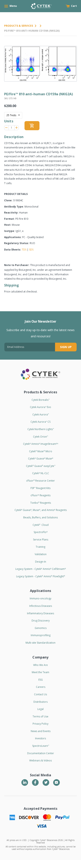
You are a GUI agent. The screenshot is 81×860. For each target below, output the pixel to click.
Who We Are (40, 665)
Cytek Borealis (40, 400)
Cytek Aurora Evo (40, 407)
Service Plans (40, 539)
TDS (24, 249)
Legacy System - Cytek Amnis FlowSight (40, 576)
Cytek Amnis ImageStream (40, 444)
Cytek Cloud (41, 525)
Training (40, 547)
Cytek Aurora (40, 414)
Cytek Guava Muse (40, 458)
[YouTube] (56, 782)
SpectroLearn (40, 746)
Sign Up (66, 347)
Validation (41, 554)
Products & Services (18, 25)
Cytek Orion (40, 436)
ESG (40, 679)
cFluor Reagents (40, 495)
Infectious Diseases (40, 606)
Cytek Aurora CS (40, 421)
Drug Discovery (41, 620)
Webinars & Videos (40, 760)
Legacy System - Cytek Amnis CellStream (40, 569)
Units (8, 121)
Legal (40, 709)
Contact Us (40, 694)
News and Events (40, 731)
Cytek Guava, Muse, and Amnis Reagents (41, 510)
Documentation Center (40, 753)
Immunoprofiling (40, 635)
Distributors (40, 702)
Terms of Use (40, 716)
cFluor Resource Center (40, 480)
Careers (40, 687)
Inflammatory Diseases (40, 613)
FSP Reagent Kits (40, 488)
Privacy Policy (40, 723)
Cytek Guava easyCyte (40, 466)
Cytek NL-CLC (40, 473)
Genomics (41, 628)
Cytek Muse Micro (40, 451)
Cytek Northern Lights (40, 429)
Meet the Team (40, 672)
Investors (40, 738)
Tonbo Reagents (40, 503)
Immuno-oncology (40, 598)
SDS (31, 249)
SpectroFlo (41, 532)
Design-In (40, 561)
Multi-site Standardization (40, 642)
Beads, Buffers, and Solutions (40, 517)
